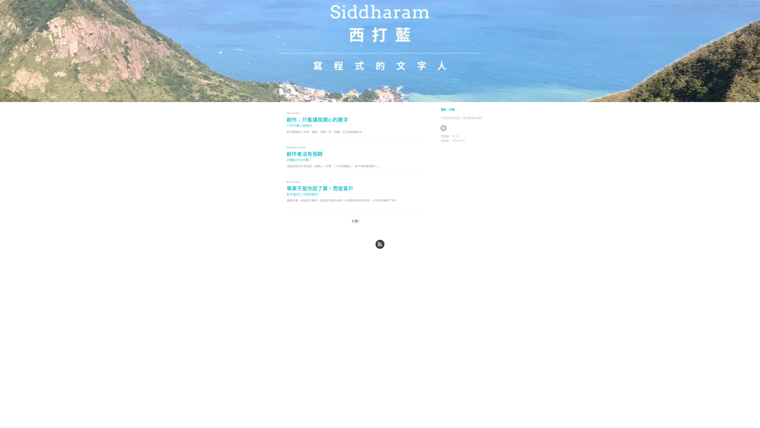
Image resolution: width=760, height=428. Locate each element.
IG (46, 6)
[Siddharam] (443, 128)
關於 (23, 6)
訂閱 (452, 109)
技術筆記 (714, 6)
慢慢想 (697, 6)
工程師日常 (679, 6)
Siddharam (10, 6)
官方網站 (35, 6)
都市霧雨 (751, 6)
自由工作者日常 (656, 6)
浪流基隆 (733, 6)
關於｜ (445, 109)
